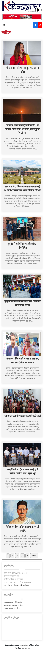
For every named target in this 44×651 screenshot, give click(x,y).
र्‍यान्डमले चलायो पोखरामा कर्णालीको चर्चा (22, 416)
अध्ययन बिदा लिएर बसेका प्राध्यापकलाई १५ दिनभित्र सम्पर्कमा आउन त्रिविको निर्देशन (22, 188)
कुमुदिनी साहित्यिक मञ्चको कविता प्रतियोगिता (22, 246)
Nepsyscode (25, 648)
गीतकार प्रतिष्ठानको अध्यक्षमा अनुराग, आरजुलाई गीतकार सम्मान (22, 360)
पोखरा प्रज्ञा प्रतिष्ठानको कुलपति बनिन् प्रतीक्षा (22, 70)
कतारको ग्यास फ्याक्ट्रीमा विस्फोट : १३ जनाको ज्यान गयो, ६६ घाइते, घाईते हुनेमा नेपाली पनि (22, 129)
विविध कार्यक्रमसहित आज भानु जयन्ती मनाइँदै (22, 529)
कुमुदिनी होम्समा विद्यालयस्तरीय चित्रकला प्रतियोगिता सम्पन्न (22, 303)
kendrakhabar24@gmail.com (18, 585)
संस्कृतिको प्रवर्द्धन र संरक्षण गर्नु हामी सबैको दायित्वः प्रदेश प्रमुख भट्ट (23, 471)
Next (34, 555)
